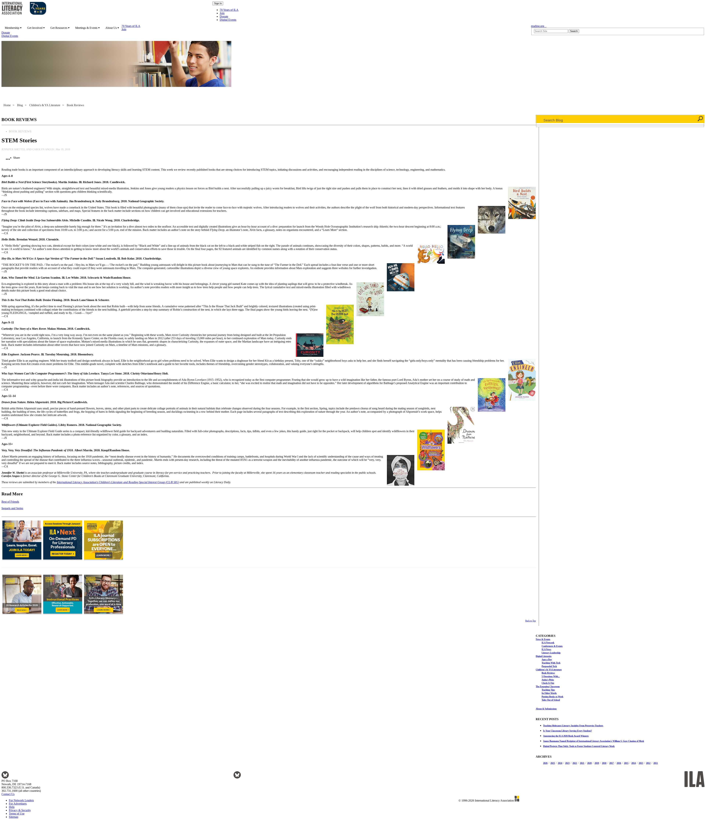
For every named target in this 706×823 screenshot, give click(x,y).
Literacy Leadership (551, 652)
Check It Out (548, 683)
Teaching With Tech (551, 663)
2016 (619, 763)
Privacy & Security (20, 810)
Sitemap (13, 816)
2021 (582, 763)
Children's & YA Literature (44, 105)
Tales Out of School (551, 700)
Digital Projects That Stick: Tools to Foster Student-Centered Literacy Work (579, 746)
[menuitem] (12, 27)
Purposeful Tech (549, 666)
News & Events (543, 639)
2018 (604, 763)
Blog (20, 105)
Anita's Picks (548, 679)
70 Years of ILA (229, 9)
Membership (12, 27)
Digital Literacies (544, 656)
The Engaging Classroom (548, 686)
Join (222, 13)
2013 (641, 763)
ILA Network (548, 642)
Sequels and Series (12, 508)
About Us (111, 27)
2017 (611, 763)
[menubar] (265, 31)
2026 (545, 763)
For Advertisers (18, 803)
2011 (655, 763)
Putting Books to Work (552, 696)
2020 (589, 763)
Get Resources (58, 27)
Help (12, 806)
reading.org (538, 26)
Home (7, 105)
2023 (567, 763)
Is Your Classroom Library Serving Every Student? (567, 731)
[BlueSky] (5, 777)
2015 (626, 763)
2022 (575, 763)
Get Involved (34, 27)
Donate (224, 16)
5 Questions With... (551, 676)
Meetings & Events (86, 27)
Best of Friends (10, 501)
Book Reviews (75, 105)
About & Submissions (546, 708)
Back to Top (530, 620)
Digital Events (228, 19)
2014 (633, 763)
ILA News (546, 649)
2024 (560, 763)
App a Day (547, 659)
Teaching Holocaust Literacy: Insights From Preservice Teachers (573, 725)
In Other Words (549, 693)
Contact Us (8, 794)
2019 (597, 763)
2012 (648, 763)
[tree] (620, 669)
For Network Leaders (21, 800)
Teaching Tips (548, 690)
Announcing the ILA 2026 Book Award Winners (566, 736)
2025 (552, 763)
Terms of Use (16, 813)
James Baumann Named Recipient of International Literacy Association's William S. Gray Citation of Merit (593, 741)
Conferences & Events (552, 646)
